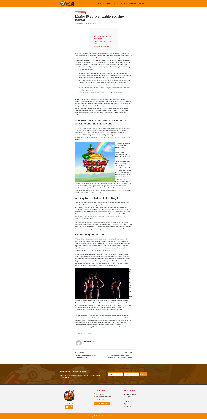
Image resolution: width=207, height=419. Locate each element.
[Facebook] (67, 407)
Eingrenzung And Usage (101, 46)
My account (128, 404)
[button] (88, 345)
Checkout (127, 401)
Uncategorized (80, 13)
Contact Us (127, 406)
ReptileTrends (103, 416)
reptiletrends (89, 341)
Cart (125, 399)
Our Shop (127, 396)
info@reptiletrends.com (103, 397)
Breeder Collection (130, 394)
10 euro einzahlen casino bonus (90, 58)
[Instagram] (71, 407)
